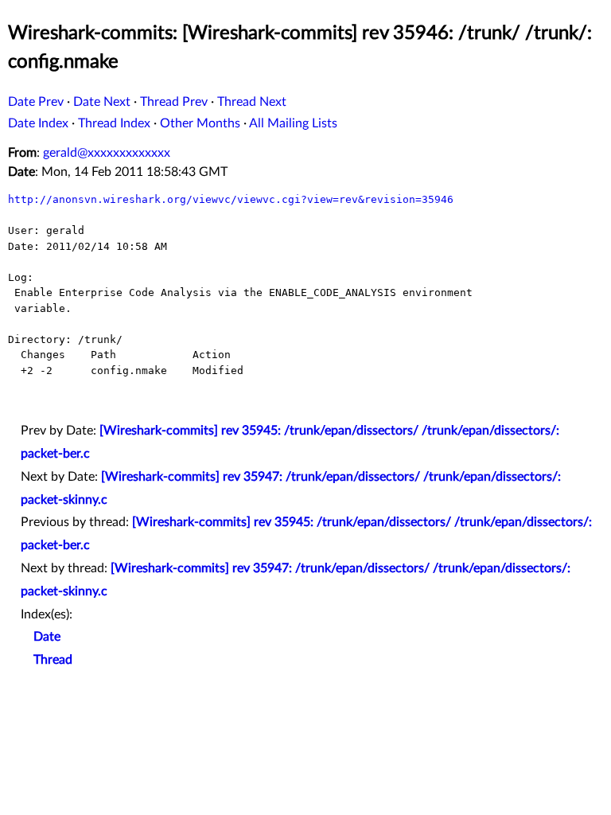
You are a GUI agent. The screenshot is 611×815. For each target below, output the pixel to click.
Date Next (101, 102)
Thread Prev (174, 102)
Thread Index (114, 123)
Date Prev (36, 102)
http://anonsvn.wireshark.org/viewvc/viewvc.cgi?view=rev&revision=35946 (230, 199)
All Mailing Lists (293, 123)
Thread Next (251, 102)
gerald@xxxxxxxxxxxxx (106, 152)
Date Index (38, 123)
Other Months (200, 123)
